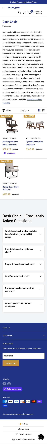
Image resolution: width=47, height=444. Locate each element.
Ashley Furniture (10, 138)
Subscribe (10, 363)
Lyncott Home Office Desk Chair (34, 143)
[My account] (24, 12)
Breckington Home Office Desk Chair (10, 143)
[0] (29, 12)
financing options (23, 282)
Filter (8, 110)
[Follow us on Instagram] (9, 383)
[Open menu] (4, 8)
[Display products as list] (43, 110)
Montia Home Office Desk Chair (11, 188)
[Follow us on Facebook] (4, 383)
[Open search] (19, 12)
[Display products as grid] (39, 110)
